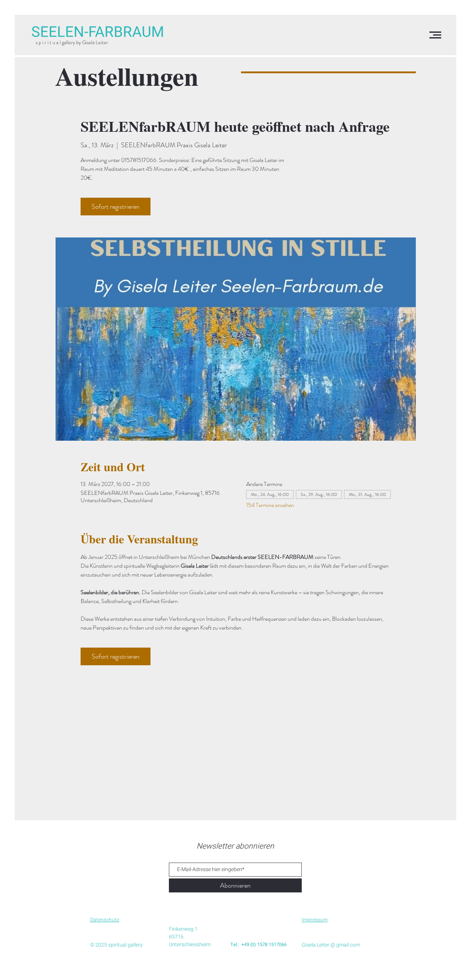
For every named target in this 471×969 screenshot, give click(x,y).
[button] (435, 35)
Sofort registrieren (115, 206)
